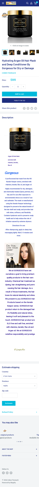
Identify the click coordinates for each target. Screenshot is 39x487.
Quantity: (5, 87)
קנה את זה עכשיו (19, 100)
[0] (35, 3)
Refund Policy (7, 412)
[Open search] (27, 3)
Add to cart (19, 94)
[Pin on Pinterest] (28, 108)
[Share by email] (35, 108)
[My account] (31, 3)
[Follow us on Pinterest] (11, 472)
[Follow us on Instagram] (7, 472)
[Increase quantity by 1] (23, 87)
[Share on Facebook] (24, 108)
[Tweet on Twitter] (31, 108)
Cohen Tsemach (9, 73)
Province (5, 381)
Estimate (8, 403)
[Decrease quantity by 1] (12, 87)
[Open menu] (3, 3)
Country (5, 372)
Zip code (5, 391)
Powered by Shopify (9, 483)
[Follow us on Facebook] (3, 472)
